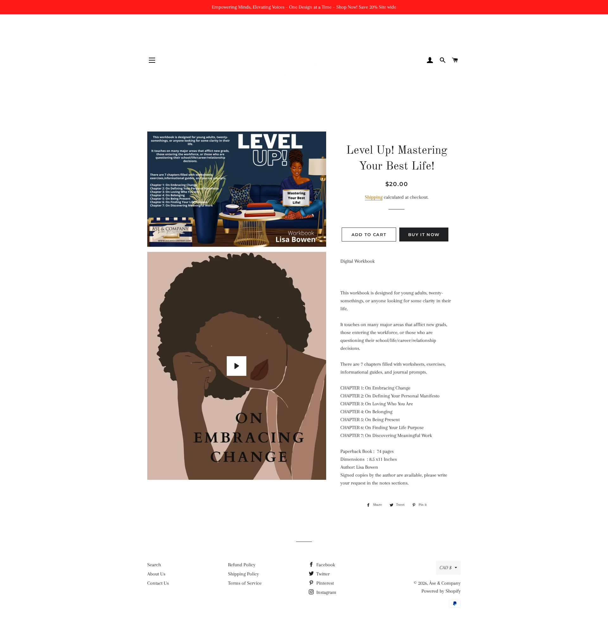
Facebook (325, 565)
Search (154, 565)
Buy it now (424, 234)
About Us (156, 574)
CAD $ (446, 567)
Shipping (374, 197)
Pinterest (324, 583)
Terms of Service (245, 583)
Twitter (322, 574)
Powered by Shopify (441, 591)
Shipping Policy (243, 574)
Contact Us (158, 583)
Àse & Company (445, 583)
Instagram (325, 592)
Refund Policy (242, 565)
